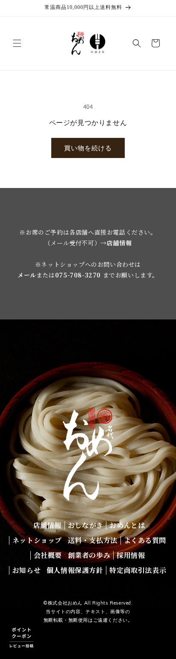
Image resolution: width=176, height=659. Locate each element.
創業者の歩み (89, 555)
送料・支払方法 (92, 540)
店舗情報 (119, 243)
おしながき (85, 525)
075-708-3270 (78, 275)
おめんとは (127, 525)
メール (27, 275)
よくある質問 (145, 540)
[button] (17, 43)
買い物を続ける (88, 148)
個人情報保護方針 (75, 570)
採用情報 (131, 555)
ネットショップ (37, 540)
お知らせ (26, 570)
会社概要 (48, 555)
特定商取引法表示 (137, 570)
